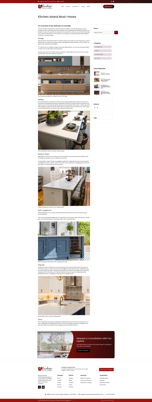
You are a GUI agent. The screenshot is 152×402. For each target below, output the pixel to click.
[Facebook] (113, 1)
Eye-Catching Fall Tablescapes (105, 80)
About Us (68, 6)
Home (62, 6)
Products (83, 6)
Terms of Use (104, 400)
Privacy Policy (111, 400)
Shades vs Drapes (105, 74)
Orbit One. (73, 400)
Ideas (88, 6)
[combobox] (104, 32)
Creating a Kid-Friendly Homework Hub (105, 87)
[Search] (116, 32)
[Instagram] (111, 1)
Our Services (75, 6)
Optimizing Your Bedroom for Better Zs (105, 93)
